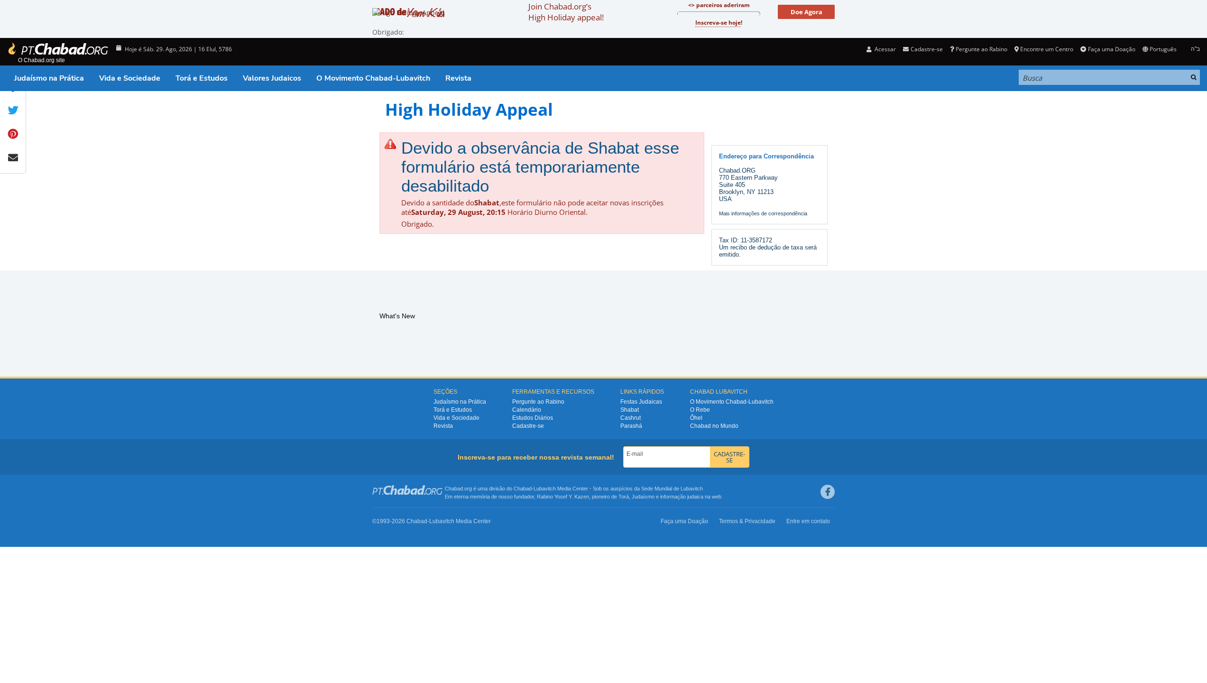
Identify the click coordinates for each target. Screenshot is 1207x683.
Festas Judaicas (641, 401)
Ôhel (696, 418)
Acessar (884, 49)
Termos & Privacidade (747, 521)
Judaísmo (643, 496)
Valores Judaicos (272, 78)
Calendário (526, 409)
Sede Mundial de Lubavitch (672, 488)
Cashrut (630, 418)
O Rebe (700, 409)
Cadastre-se (528, 426)
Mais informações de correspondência (763, 213)
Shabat (629, 409)
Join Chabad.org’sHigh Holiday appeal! (566, 12)
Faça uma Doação (1111, 49)
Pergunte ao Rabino (981, 49)
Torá (623, 496)
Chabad (523, 488)
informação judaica (681, 496)
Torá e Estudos (201, 78)
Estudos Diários (532, 418)
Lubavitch (545, 488)
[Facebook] (827, 492)
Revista (458, 78)
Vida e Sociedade (129, 78)
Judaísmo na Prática (49, 78)
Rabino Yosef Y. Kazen (563, 496)
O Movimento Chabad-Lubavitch (373, 78)
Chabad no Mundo (714, 426)
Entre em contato (808, 521)
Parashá (631, 426)
